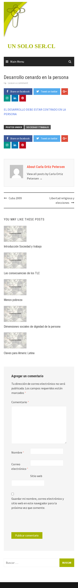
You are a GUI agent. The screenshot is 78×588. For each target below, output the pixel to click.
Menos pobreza (13, 300)
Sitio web (36, 476)
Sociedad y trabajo (37, 127)
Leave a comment (18, 83)
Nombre (17, 452)
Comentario (20, 402)
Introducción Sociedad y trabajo (23, 246)
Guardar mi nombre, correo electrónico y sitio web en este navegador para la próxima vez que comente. (37, 503)
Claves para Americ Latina (19, 353)
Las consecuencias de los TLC (22, 273)
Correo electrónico (19, 466)
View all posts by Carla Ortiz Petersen (45, 176)
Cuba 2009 (15, 198)
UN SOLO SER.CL (31, 46)
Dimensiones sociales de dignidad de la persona (32, 326)
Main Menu (17, 61)
